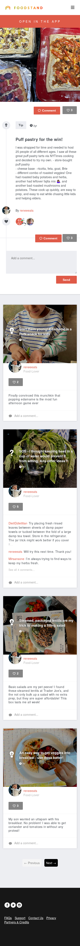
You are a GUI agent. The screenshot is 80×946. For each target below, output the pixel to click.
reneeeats (26, 210)
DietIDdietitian (18, 523)
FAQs (8, 918)
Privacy (51, 918)
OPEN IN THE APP (40, 21)
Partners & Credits (16, 922)
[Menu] (72, 7)
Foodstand (24, 7)
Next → (51, 863)
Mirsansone (16, 559)
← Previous (32, 863)
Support (20, 918)
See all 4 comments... (22, 570)
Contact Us (35, 918)
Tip (21, 125)
